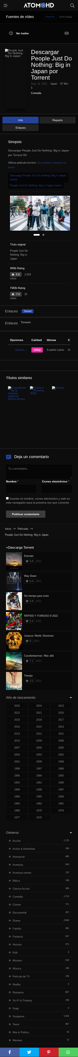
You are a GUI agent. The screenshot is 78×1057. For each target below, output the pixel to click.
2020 (61, 712)
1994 (39, 775)
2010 (17, 740)
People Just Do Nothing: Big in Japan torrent (36, 185)
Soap (16, 1008)
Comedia (36, 93)
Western (17, 1040)
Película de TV (21, 976)
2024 (39, 705)
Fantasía (18, 936)
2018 (39, 719)
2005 (61, 747)
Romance (18, 992)
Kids (15, 952)
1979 (39, 810)
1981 (61, 803)
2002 (61, 754)
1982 (39, 803)
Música (17, 968)
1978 (61, 810)
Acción (17, 840)
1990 (61, 782)
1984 (61, 796)
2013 (17, 733)
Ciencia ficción (21, 888)
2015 (39, 726)
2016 (17, 726)
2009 (39, 740)
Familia (17, 928)
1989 (17, 789)
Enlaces (21, 127)
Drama (16, 920)
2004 (17, 754)
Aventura (18, 864)
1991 (39, 782)
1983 (17, 803)
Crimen (17, 904)
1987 (61, 789)
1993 (61, 775)
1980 (17, 810)
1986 (17, 796)
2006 (39, 747)
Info (20, 120)
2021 (39, 712)
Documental (19, 912)
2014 (61, 726)
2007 (17, 747)
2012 (39, 733)
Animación (19, 856)
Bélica (16, 880)
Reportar (50, 16)
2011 (61, 733)
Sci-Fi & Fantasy (22, 1000)
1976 (39, 817)
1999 (61, 761)
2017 (61, 719)
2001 (17, 761)
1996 (61, 768)
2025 (17, 705)
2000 (39, 761)
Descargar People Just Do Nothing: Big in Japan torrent (38, 177)
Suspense (18, 1016)
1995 (17, 775)
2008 (61, 740)
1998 (17, 768)
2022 (17, 712)
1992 (17, 782)
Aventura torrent (22, 872)
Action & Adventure (24, 848)
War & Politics (21, 1032)
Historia (17, 944)
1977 (17, 817)
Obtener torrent (24, 349)
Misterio (17, 960)
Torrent (27, 311)
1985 (39, 796)
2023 (61, 705)
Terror (16, 1024)
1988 (39, 789)
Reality (17, 984)
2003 (39, 754)
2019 (17, 719)
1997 (39, 768)
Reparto (57, 120)
